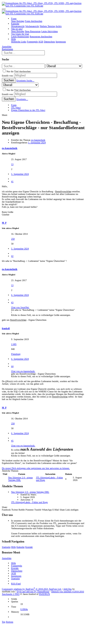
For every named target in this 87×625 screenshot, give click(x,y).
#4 (12, 366)
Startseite (6, 547)
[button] (4, 9)
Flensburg (15, 354)
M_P (4, 222)
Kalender (20, 547)
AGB (13, 573)
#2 (12, 256)
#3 (12, 302)
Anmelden (6, 558)
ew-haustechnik (38, 140)
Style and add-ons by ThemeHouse (33, 591)
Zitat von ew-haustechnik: (23, 371)
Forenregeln (16, 565)
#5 (12, 440)
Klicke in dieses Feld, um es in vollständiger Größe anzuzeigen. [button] (41, 315)
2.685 (13, 344)
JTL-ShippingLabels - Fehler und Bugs (29, 502)
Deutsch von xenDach (67, 591)
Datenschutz (16, 571)
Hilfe (13, 547)
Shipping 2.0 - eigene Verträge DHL (20, 478)
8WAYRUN (44, 594)
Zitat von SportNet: (20, 307)
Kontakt (29, 547)
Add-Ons (67, 589)
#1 (12, 181)
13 (12, 164)
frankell (6, 328)
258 (13, 239)
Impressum (16, 576)
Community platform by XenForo (32, 589)
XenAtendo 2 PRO (10, 594)
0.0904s (24, 609)
